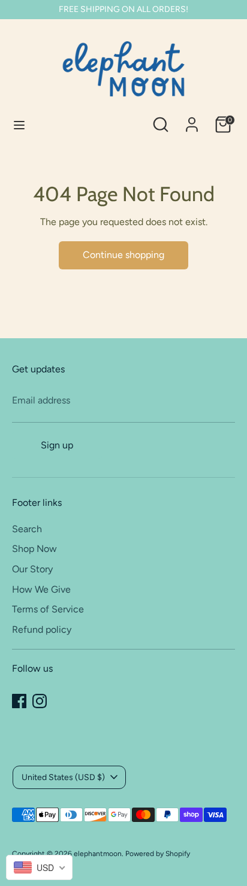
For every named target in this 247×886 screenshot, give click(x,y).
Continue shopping (123, 254)
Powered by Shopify (157, 853)
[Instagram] (39, 701)
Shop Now (34, 548)
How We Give (41, 589)
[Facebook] (19, 701)
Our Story (32, 569)
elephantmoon (98, 853)
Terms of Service (48, 609)
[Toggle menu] (19, 125)
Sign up (57, 445)
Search (27, 529)
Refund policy (41, 629)
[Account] (192, 119)
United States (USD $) (63, 777)
